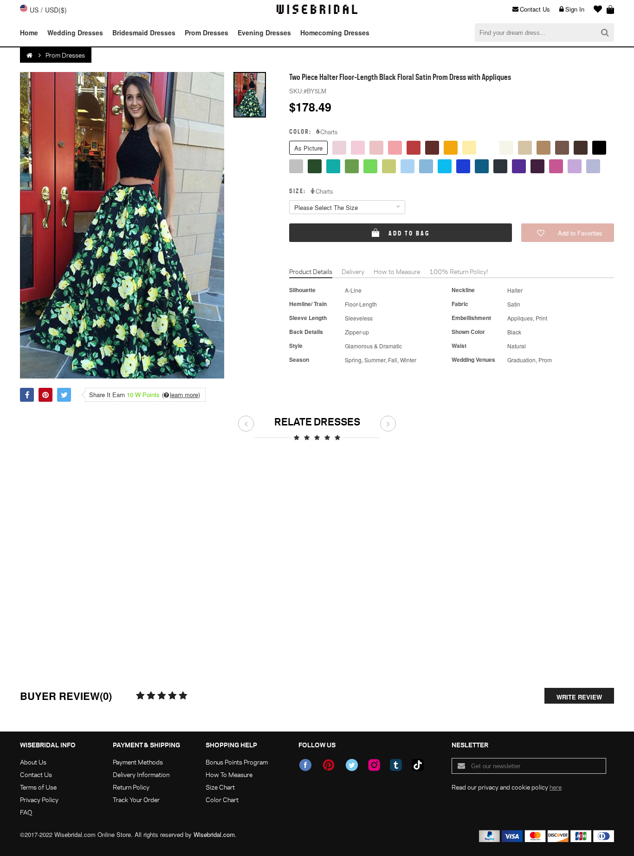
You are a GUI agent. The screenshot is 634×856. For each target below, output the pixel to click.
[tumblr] (395, 765)
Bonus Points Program (237, 762)
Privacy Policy (39, 800)
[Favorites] (595, 9)
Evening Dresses (264, 32)
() (181, 395)
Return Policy (131, 787)
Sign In (574, 9)
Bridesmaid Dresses (143, 32)
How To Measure (229, 774)
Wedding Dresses (75, 32)
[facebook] (305, 765)
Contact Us (535, 9)
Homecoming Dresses (334, 32)
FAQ (26, 812)
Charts (329, 132)
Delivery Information (141, 774)
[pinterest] (329, 765)
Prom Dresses (206, 32)
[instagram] (374, 765)
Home (29, 32)
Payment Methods (138, 762)
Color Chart (222, 800)
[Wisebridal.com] (30, 55)
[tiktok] (418, 765)
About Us (33, 762)
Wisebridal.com (214, 834)
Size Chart (220, 787)
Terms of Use (38, 787)
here (556, 787)
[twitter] (352, 765)
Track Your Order (136, 800)
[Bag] (610, 9)
